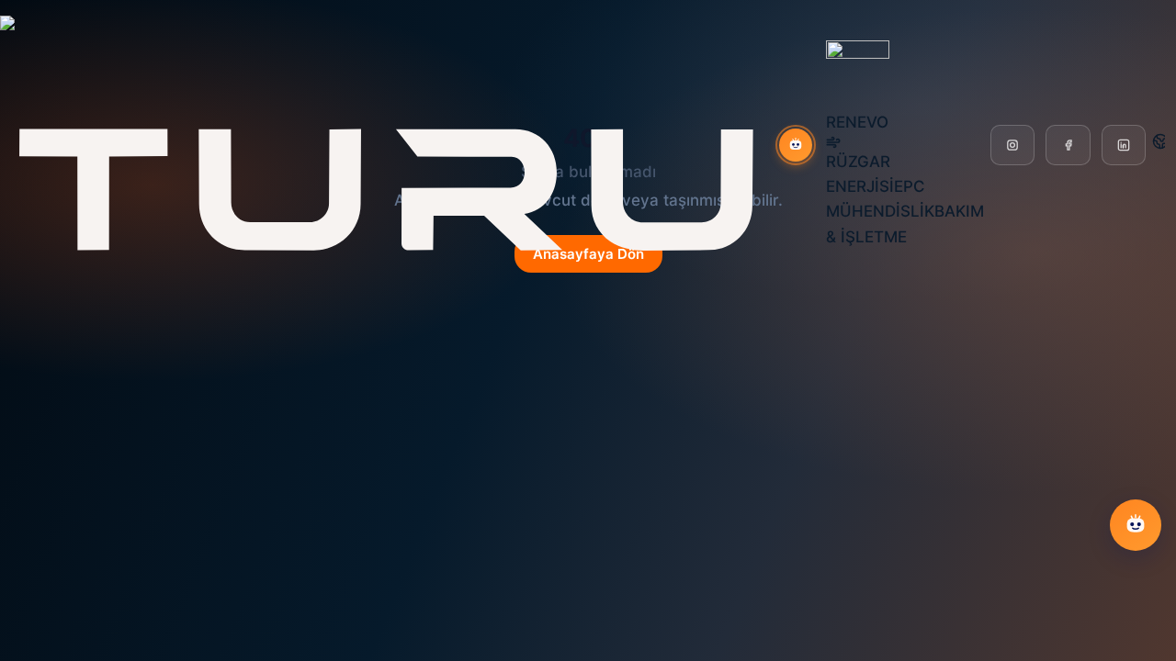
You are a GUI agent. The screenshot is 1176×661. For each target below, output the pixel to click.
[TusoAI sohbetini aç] (795, 145)
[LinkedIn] (1124, 145)
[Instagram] (1012, 145)
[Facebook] (1068, 145)
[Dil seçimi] (1160, 141)
